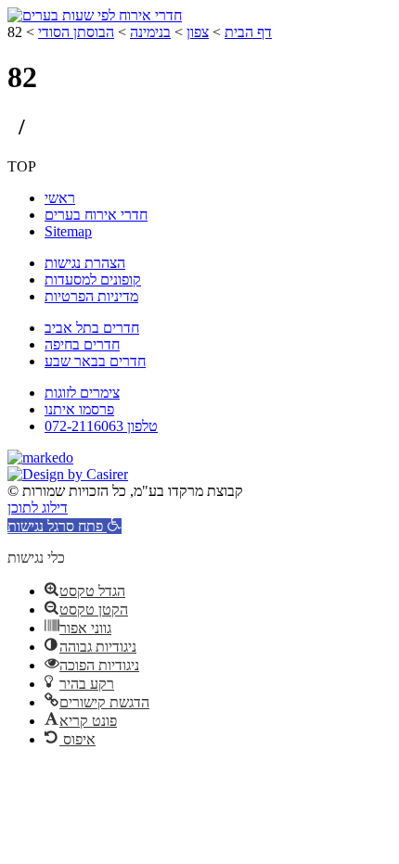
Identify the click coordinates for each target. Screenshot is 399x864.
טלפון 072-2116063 (101, 426)
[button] (64, 526)
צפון (198, 32)
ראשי (60, 198)
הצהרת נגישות (85, 263)
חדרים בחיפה (82, 344)
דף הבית (248, 32)
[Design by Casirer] (67, 474)
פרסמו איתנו (79, 409)
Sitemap (68, 231)
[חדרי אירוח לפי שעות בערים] (94, 15)
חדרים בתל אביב (92, 328)
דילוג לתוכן (37, 507)
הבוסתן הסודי (76, 32)
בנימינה (150, 32)
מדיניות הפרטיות (91, 296)
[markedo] (40, 457)
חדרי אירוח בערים (96, 214)
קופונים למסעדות (93, 279)
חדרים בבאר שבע (95, 361)
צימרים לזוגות (82, 392)
